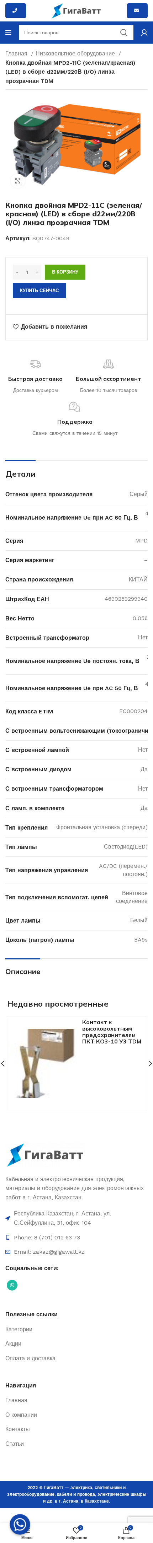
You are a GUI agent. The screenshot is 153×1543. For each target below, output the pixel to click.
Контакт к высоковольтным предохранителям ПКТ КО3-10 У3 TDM (111, 1031)
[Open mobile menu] (8, 32)
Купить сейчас (39, 290)
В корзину (65, 272)
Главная (17, 53)
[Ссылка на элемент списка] (76, 1218)
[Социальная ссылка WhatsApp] (12, 1285)
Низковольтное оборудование (76, 53)
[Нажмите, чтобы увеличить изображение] (18, 181)
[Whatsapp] (20, 1524)
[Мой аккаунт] (144, 32)
